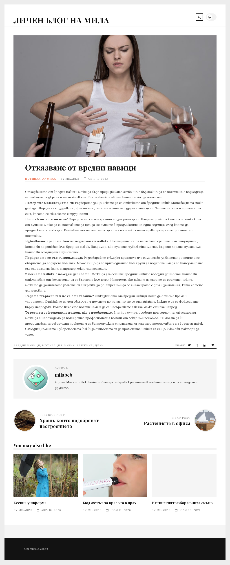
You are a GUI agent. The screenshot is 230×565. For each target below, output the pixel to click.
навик (69, 345)
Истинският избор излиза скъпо (184, 475)
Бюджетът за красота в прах (115, 475)
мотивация (52, 345)
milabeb (72, 178)
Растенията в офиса (167, 423)
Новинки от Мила (40, 178)
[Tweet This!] (190, 345)
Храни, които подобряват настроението (69, 423)
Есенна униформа (45, 475)
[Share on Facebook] (198, 345)
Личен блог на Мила (61, 20)
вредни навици (26, 345)
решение (85, 345)
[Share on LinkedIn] (205, 345)
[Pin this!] (213, 345)
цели (99, 345)
